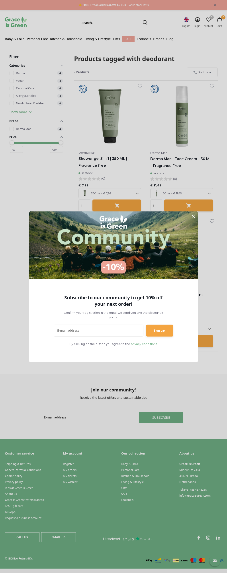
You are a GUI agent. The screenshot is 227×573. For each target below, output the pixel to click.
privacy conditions (144, 344)
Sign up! (160, 331)
